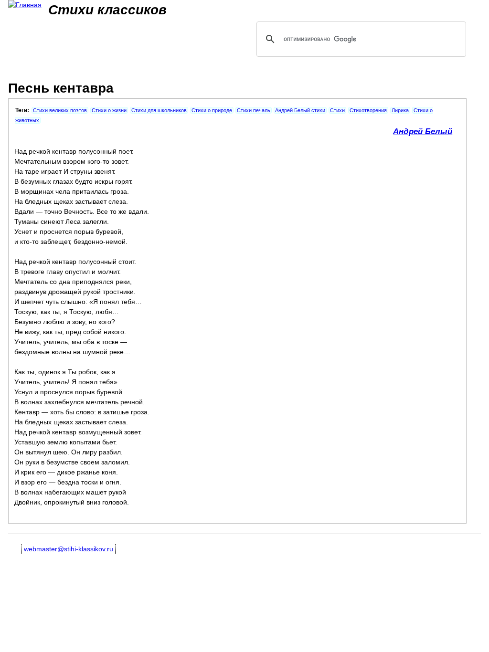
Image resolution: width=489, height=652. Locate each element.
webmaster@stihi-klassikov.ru (68, 549)
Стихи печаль (253, 110)
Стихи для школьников (159, 110)
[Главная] (25, 5)
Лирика (400, 110)
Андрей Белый (422, 131)
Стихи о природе (211, 110)
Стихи (337, 110)
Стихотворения (368, 110)
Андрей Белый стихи (300, 110)
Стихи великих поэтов (60, 110)
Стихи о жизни (109, 110)
